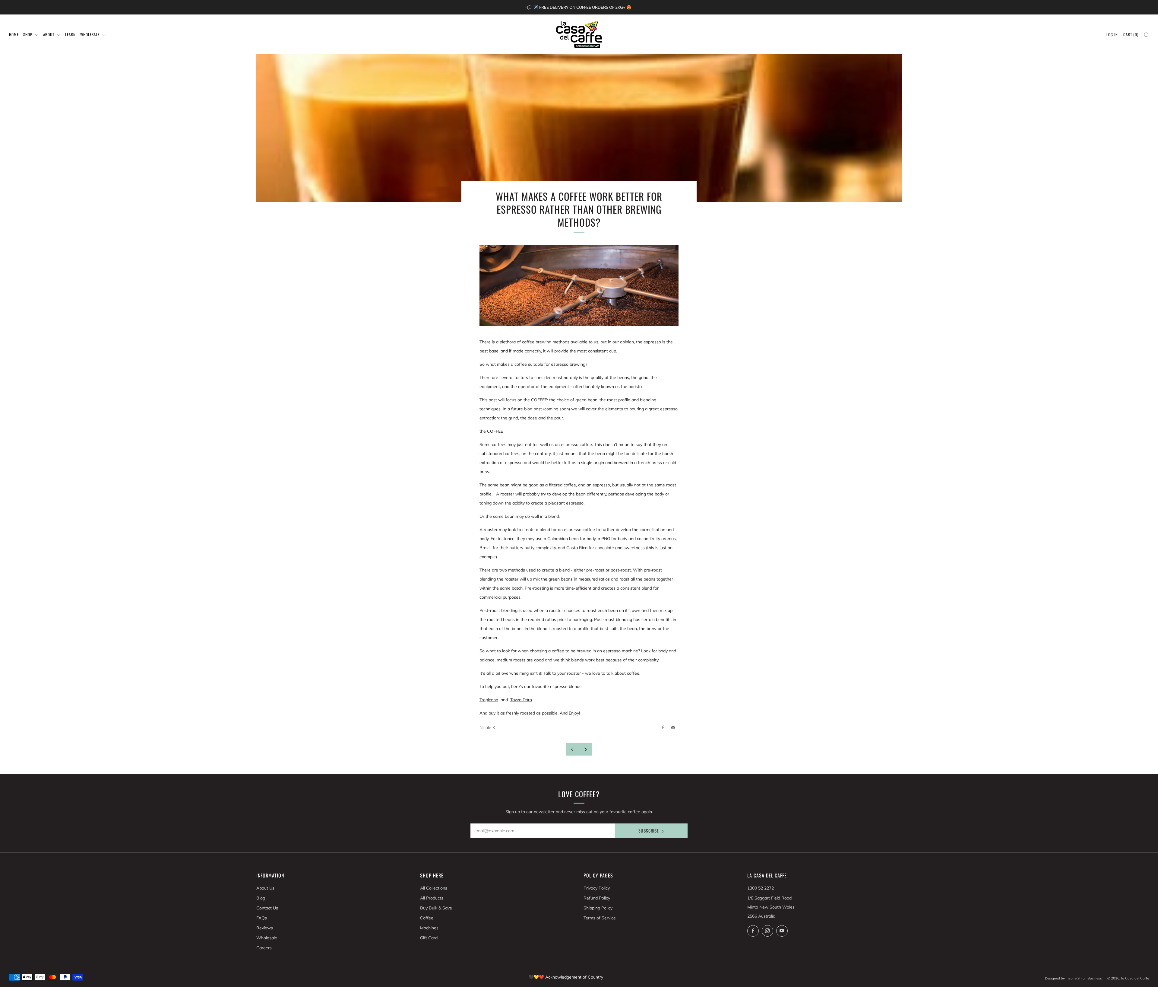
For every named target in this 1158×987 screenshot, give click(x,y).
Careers (264, 947)
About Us (265, 888)
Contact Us (267, 908)
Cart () (1130, 34)
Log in (1112, 34)
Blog (260, 898)
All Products (431, 898)
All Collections (433, 888)
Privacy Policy (597, 888)
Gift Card (429, 938)
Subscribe (648, 830)
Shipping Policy (598, 908)
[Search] (1146, 34)
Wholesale (266, 938)
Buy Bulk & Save (436, 908)
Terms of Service (600, 918)
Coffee (426, 918)
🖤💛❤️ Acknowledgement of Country (566, 977)
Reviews (264, 928)
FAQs (261, 918)
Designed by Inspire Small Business (1073, 978)
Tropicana (488, 699)
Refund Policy (597, 898)
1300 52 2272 (760, 888)
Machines (429, 928)
